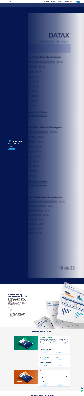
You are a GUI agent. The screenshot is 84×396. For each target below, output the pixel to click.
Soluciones (9, 4)
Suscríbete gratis (12, 149)
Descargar (45, 352)
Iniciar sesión (78, 1)
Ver (41, 352)
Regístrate (74, 1)
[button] (47, 1)
